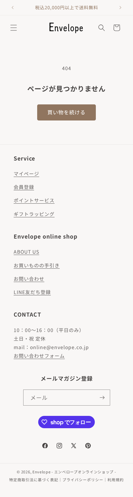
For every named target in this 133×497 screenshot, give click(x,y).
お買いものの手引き (37, 265)
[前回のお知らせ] (12, 7)
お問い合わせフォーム (39, 355)
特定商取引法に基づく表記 (33, 479)
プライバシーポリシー (82, 479)
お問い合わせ (29, 278)
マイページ (26, 173)
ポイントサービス (34, 200)
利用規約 (115, 479)
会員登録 (24, 186)
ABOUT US (26, 251)
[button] (13, 27)
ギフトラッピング (34, 214)
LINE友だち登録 (32, 292)
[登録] (102, 398)
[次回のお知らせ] (120, 7)
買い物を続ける (66, 112)
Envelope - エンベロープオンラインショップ (73, 471)
